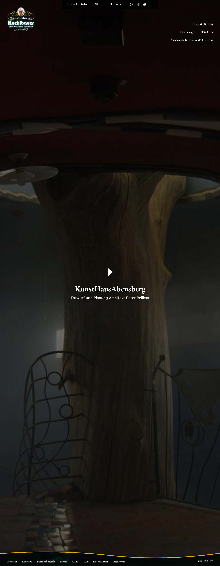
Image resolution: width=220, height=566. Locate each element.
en (206, 561)
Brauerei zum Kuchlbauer (20, 20)
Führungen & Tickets (197, 32)
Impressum (119, 562)
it (211, 561)
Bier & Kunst (203, 24)
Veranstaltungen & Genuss (192, 40)
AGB (75, 562)
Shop (98, 4)
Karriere (27, 562)
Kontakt (12, 562)
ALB (85, 562)
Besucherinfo (77, 4)
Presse (63, 562)
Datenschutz (100, 562)
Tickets (115, 4)
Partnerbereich (46, 562)
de (200, 562)
